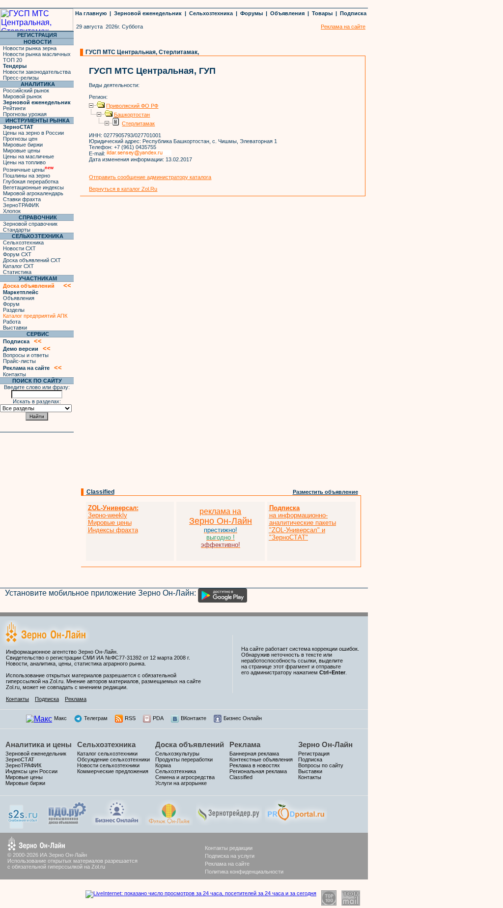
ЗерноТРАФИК (21, 205)
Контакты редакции (228, 848)
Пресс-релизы (21, 78)
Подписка (353, 13)
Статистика (17, 272)
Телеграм (96, 718)
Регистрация (314, 754)
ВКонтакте (193, 718)
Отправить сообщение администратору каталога (150, 177)
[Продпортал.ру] (296, 822)
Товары (322, 13)
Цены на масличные (28, 156)
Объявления (287, 13)
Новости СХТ (19, 248)
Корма (163, 765)
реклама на (220, 511)
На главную (91, 13)
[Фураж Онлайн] (169, 822)
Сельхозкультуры (177, 754)
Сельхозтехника (211, 13)
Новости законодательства (37, 72)
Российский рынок (26, 90)
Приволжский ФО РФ (132, 106)
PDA (158, 718)
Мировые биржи (23, 145)
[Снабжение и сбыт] (23, 826)
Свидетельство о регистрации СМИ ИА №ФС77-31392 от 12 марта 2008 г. (98, 658)
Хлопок (12, 211)
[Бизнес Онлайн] (116, 822)
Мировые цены (21, 150)
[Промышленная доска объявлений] (67, 824)
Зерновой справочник (30, 224)
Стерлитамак (138, 123)
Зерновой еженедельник (148, 13)
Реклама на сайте (227, 864)
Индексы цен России (31, 771)
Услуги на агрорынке (181, 783)
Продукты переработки (184, 759)
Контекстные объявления (261, 759)
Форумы (251, 13)
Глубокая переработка (30, 181)
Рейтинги (14, 108)
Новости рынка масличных (37, 54)
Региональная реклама (258, 771)
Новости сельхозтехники (108, 765)
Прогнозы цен (20, 139)
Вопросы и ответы (26, 355)
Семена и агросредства (185, 777)
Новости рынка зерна (29, 48)
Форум (11, 304)
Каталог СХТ (18, 266)
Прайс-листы (19, 361)
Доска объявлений (189, 744)
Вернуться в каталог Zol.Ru (123, 189)
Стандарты (16, 230)
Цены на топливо (24, 162)
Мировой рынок (22, 96)
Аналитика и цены (38, 744)
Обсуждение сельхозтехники (113, 759)
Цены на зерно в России (33, 133)
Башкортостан (132, 115)
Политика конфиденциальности (244, 872)
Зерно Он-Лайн (325, 744)
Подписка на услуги (229, 856)
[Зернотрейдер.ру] (229, 822)
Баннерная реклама (254, 754)
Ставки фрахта (22, 199)
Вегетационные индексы (33, 187)
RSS (130, 718)
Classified (100, 491)
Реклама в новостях (254, 765)
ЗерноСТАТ (19, 759)
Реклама (75, 699)
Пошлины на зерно (26, 176)
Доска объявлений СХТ (32, 260)
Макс (60, 718)
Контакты (14, 374)
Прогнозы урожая (25, 114)
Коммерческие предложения (112, 771)
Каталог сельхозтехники (107, 754)
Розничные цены (28, 170)
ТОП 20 (12, 60)
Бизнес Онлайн (243, 718)
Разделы (14, 310)
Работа (12, 322)
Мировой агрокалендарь (33, 193)
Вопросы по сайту (320, 765)
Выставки (15, 328)
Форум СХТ (17, 254)
